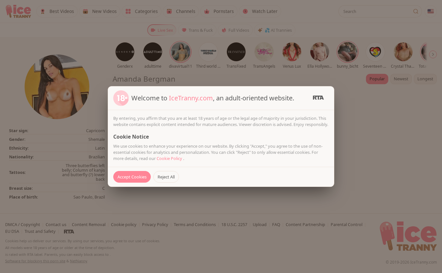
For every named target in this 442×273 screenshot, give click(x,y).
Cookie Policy (170, 158)
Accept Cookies (132, 177)
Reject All (166, 177)
